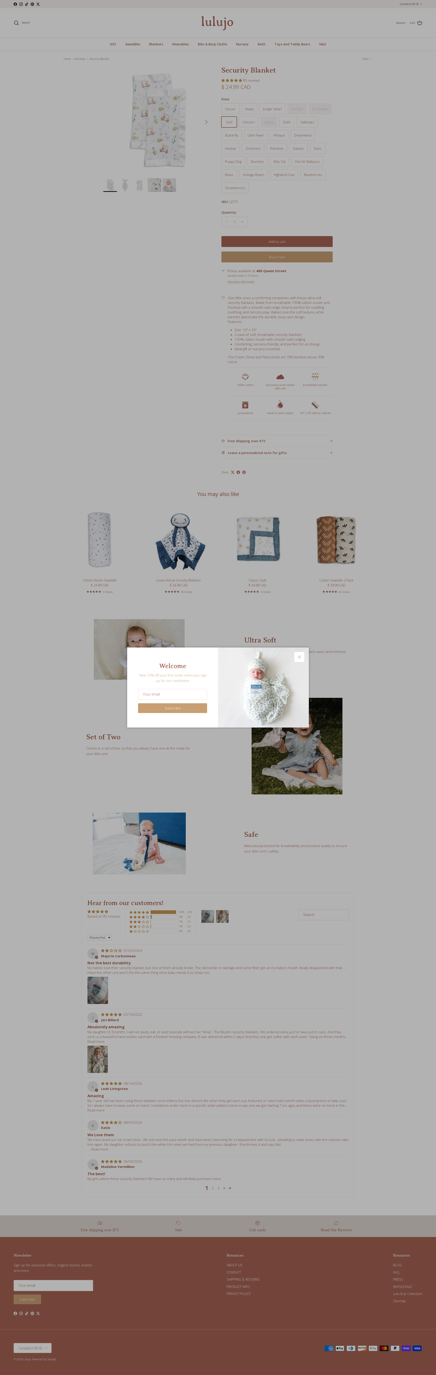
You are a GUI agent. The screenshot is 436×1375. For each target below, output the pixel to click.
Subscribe (173, 708)
